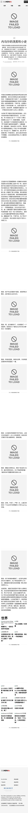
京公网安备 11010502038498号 (16, 805)
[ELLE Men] (7, 1)
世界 (5, 5)
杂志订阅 (26, 1)
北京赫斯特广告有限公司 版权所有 (9, 803)
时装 (12, 5)
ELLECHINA (4, 779)
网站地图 (16, 779)
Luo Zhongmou (8, 61)
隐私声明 (3, 785)
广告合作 (3, 782)
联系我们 (16, 785)
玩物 (19, 5)
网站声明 (16, 782)
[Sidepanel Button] (1, 2)
